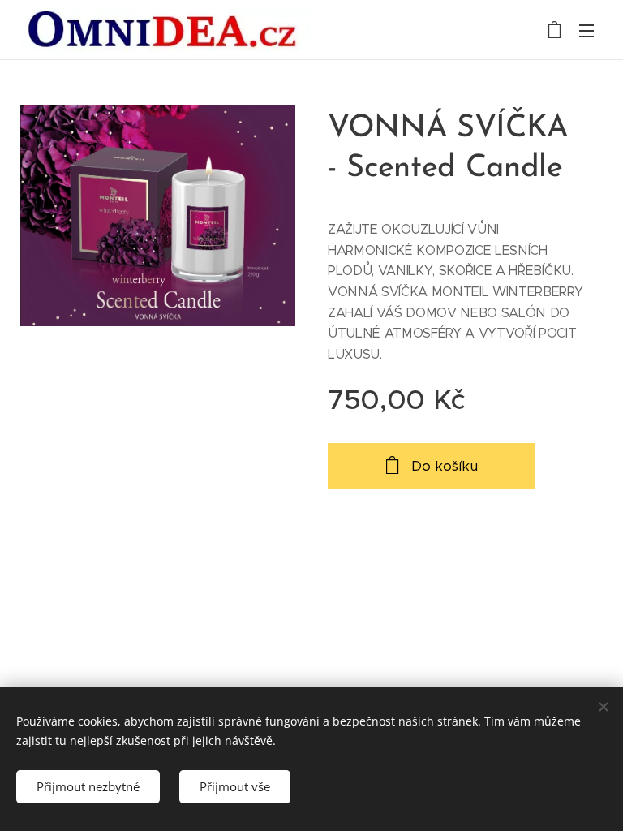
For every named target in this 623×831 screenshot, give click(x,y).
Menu (586, 30)
